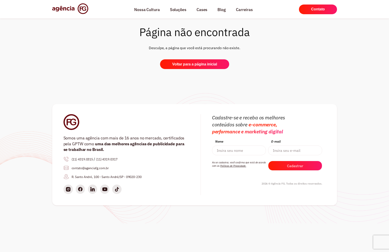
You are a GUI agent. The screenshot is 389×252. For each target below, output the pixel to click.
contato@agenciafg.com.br (90, 168)
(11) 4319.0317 (107, 159)
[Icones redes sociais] (68, 190)
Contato (318, 9)
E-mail (275, 141)
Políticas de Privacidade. (233, 165)
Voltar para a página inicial (194, 64)
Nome (219, 141)
